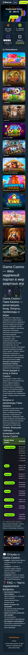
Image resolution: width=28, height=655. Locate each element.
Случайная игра (19, 43)
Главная (14, 641)
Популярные (11, 49)
